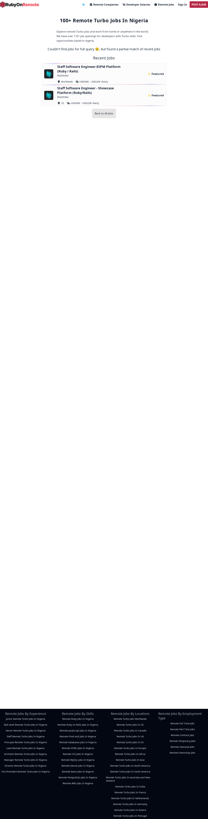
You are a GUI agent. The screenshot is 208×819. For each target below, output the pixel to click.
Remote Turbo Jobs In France (130, 792)
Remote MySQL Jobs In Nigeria (78, 759)
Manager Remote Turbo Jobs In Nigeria (25, 759)
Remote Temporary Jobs (182, 741)
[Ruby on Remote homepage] (19, 4)
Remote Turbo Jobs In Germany (130, 804)
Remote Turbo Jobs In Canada (130, 730)
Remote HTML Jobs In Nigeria (78, 748)
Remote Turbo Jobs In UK (130, 736)
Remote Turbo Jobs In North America (130, 765)
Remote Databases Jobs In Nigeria (78, 742)
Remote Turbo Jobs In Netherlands (130, 798)
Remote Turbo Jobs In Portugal (130, 815)
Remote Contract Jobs (182, 735)
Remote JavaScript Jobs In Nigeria (78, 730)
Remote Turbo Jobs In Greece (130, 810)
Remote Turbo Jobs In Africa (130, 754)
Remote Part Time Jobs (182, 729)
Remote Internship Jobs (182, 752)
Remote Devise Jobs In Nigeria (77, 765)
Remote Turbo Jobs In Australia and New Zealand (128, 779)
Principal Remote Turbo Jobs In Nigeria (25, 742)
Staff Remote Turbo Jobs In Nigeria (26, 736)
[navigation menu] (83, 5)
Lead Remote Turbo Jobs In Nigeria (25, 748)
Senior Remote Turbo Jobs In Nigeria (26, 730)
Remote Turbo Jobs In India (130, 786)
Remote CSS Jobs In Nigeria (78, 754)
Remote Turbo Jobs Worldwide (130, 718)
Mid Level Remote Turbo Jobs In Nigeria (25, 724)
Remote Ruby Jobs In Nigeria (78, 718)
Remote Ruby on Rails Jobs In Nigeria (78, 724)
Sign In (182, 4)
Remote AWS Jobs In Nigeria (78, 783)
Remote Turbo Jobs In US (130, 724)
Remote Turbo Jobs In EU (130, 742)
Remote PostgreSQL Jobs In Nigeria (78, 777)
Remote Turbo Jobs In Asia (130, 759)
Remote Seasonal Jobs (183, 746)
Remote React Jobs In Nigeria (78, 771)
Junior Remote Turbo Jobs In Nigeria (25, 718)
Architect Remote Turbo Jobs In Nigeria (25, 754)
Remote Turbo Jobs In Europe (130, 748)
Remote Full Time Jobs (182, 723)
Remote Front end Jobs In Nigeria (78, 736)
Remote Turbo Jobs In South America (130, 771)
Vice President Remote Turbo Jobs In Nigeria (25, 771)
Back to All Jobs (104, 113)
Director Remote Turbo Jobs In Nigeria (25, 765)
